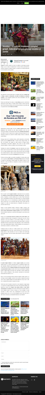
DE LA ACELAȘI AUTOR (14, 298)
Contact (40, 391)
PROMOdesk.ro (16, 387)
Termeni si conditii (25, 391)
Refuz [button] (18, 3)
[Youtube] (34, 380)
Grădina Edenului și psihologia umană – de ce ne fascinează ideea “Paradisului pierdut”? (25, 326)
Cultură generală (6, 22)
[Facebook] (32, 380)
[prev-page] (1, 334)
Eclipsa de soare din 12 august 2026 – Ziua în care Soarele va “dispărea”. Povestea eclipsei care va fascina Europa (5, 328)
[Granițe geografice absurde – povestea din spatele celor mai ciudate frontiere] (5, 304)
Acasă (2, 22)
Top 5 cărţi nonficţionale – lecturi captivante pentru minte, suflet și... (40, 91)
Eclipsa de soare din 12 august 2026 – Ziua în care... (40, 127)
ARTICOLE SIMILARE (5, 298)
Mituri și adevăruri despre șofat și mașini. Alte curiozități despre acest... (39, 140)
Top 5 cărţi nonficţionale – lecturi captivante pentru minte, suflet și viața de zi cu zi (15, 311)
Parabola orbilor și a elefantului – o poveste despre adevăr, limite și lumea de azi (25, 311)
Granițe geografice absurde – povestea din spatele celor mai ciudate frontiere (5, 311)
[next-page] (3, 334)
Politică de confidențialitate (33, 391)
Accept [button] (26, 3)
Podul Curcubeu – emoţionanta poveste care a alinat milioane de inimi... (39, 121)
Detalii (22, 3)
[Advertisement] (22, 13)
